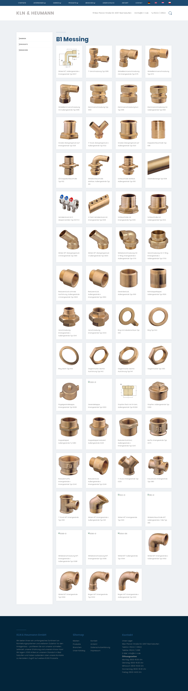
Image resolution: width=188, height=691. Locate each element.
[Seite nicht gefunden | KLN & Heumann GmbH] (149, 2)
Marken (56, 3)
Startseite (22, 3)
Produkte (72, 3)
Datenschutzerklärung (100, 647)
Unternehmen (38, 3)
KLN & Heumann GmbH (31, 634)
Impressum (95, 650)
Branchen (89, 3)
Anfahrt (125, 3)
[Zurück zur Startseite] (35, 13)
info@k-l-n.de (142, 13)
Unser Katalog (108, 3)
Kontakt (139, 3)
